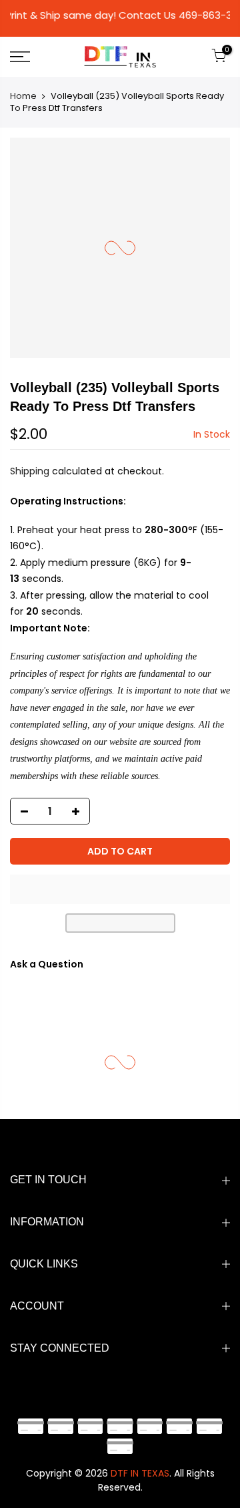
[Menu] (33, 56)
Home (23, 96)
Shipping (29, 471)
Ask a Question (46, 964)
